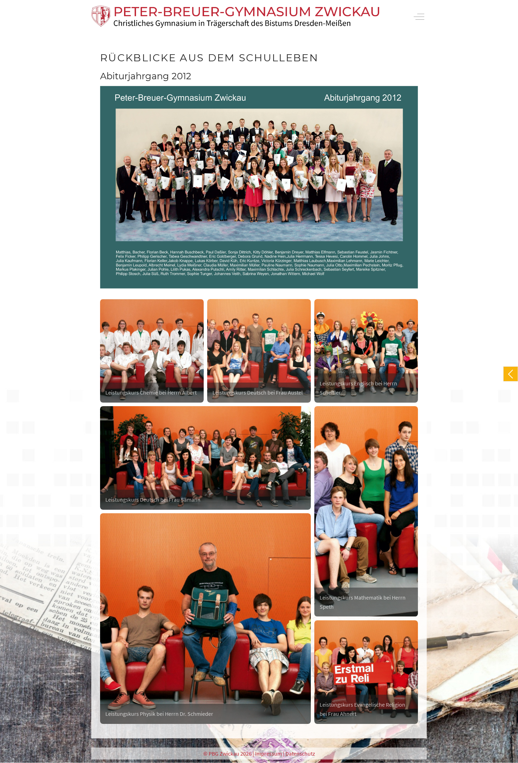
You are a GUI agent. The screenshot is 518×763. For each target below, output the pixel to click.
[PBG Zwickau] (235, 16)
